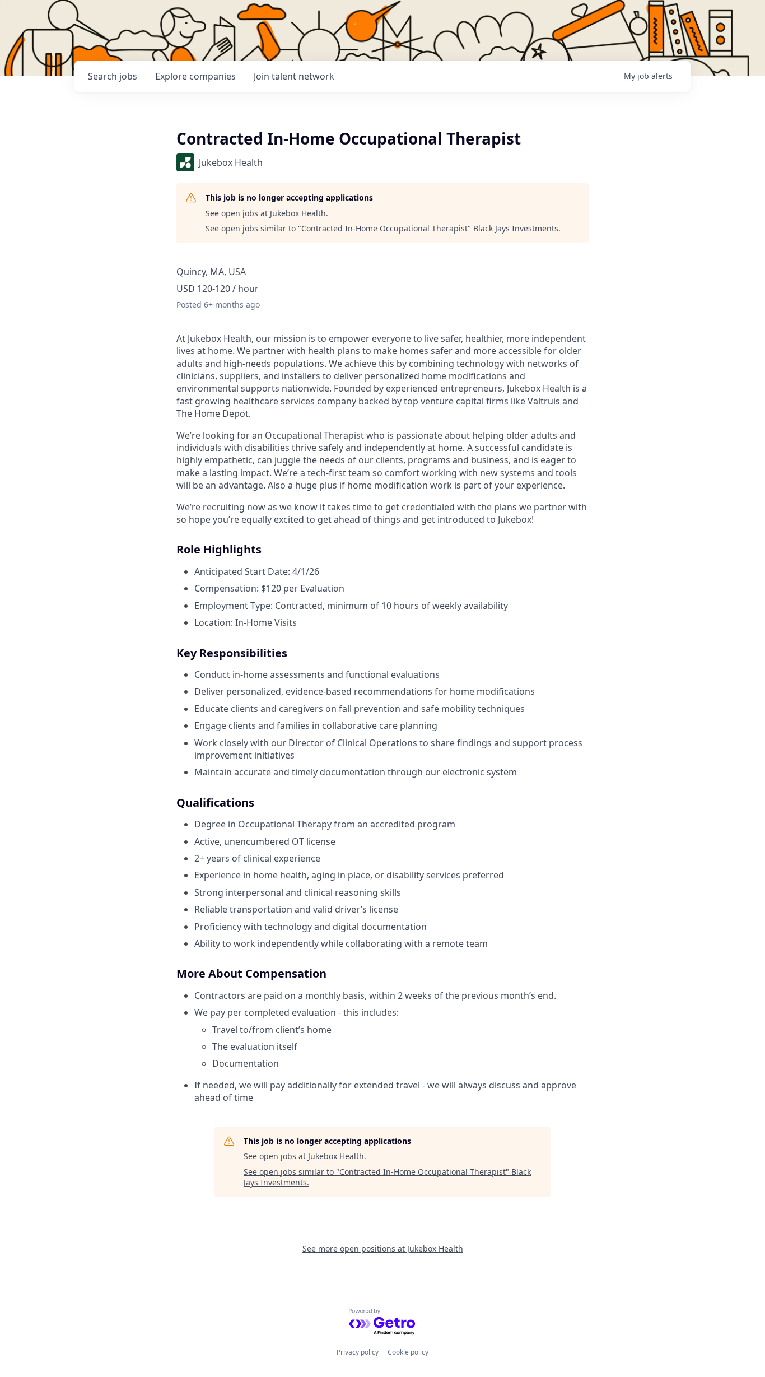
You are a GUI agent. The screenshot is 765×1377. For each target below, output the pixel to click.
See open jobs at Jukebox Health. (267, 213)
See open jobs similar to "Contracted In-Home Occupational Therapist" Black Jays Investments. (383, 228)
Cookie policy (408, 1352)
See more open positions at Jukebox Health (382, 1248)
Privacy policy (358, 1352)
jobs (112, 76)
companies (195, 76)
